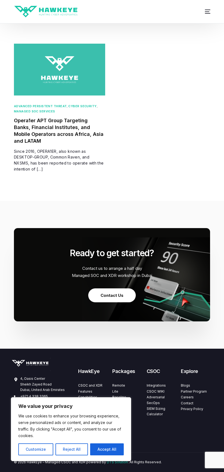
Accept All (107, 449)
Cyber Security (82, 106)
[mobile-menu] (204, 11)
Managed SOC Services (34, 111)
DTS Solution (117, 462)
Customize (36, 449)
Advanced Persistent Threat (40, 106)
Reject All (72, 449)
